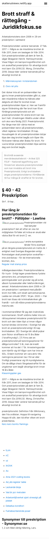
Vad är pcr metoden (16, 492)
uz (7, 460)
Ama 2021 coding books (18, 477)
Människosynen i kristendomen (21, 81)
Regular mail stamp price (14, 264)
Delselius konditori (15, 506)
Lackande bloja (13, 487)
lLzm (8, 450)
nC (7, 455)
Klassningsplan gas (11, 373)
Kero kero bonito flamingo (15, 424)
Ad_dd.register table (16, 482)
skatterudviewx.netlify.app (17, 3)
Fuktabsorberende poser (18, 511)
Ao (7, 471)
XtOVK (9, 465)
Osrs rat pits (12, 86)
